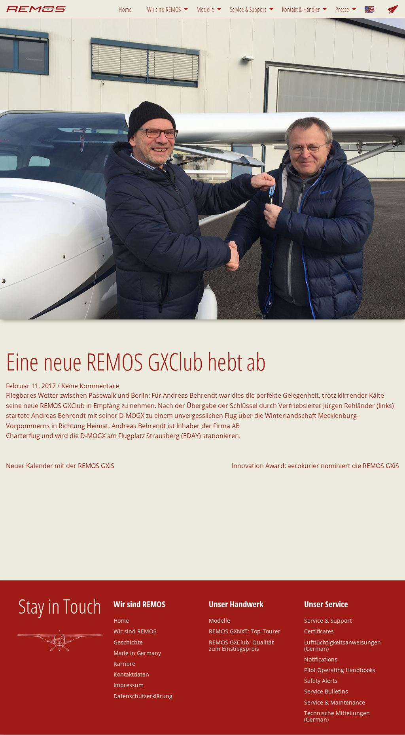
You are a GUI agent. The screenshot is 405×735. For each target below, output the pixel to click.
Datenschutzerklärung (143, 695)
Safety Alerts (320, 680)
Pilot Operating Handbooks (339, 669)
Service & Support (248, 9)
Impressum (129, 684)
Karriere (124, 663)
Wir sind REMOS (164, 9)
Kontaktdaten (131, 674)
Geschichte (128, 642)
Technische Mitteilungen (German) (337, 716)
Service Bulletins (326, 691)
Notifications (320, 659)
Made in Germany (137, 652)
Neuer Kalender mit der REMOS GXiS (60, 465)
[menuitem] (126, 9)
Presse (342, 9)
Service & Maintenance (334, 702)
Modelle (205, 9)
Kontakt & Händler (301, 9)
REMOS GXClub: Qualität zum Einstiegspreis (241, 645)
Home (125, 9)
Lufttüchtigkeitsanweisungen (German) (342, 645)
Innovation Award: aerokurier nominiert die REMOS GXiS (315, 465)
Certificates (319, 631)
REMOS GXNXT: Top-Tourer (244, 631)
